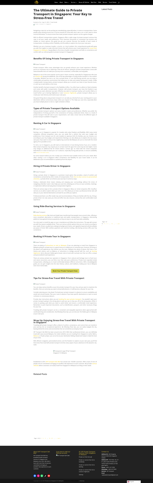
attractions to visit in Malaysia (56, 245)
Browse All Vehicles (84, 2)
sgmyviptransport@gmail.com (110, 475)
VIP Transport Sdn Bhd (53, 362)
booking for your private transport (70, 299)
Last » (58, 438)
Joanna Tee (38, 22)
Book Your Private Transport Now (65, 271)
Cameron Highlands (70, 93)
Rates (66, 2)
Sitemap (81, 474)
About (61, 2)
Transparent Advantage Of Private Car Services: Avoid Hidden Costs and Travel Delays (70, 384)
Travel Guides (112, 2)
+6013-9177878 (112, 469)
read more (107, 47)
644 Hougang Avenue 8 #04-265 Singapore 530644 (109, 456)
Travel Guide (53, 22)
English (131, 481)
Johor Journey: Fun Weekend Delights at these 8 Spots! (57, 423)
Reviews (105, 2)
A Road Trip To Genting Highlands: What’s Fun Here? (56, 403)
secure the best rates (42, 152)
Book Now (93, 2)
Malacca (36, 336)
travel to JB (38, 76)
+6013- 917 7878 (110, 467)
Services (73, 2)
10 (112, 223)
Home (56, 2)
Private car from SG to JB (85, 457)
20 (52, 438)
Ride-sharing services (40, 215)
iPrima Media (74, 481)
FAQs (99, 2)
